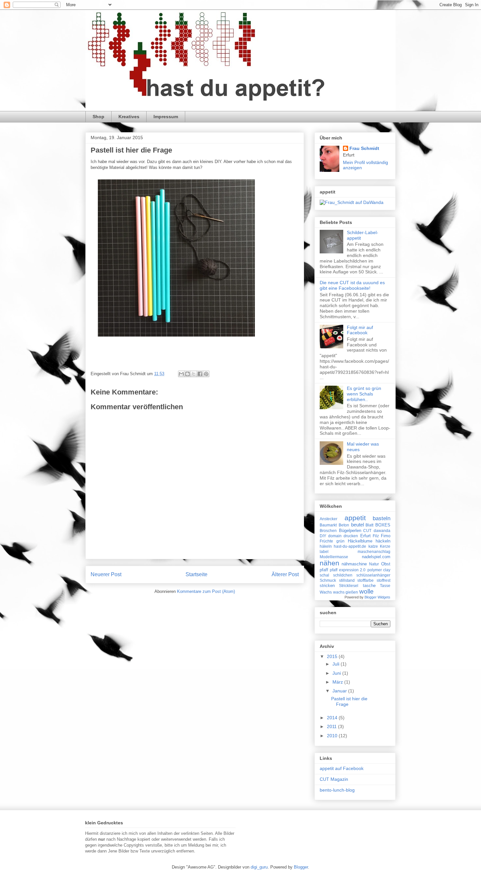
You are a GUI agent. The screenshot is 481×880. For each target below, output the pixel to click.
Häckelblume (360, 541)
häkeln (326, 546)
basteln (381, 518)
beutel (357, 524)
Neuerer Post (106, 574)
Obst (385, 563)
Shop (98, 116)
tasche (369, 585)
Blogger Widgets (377, 597)
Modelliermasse (334, 557)
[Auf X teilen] (193, 374)
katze (373, 546)
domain (335, 536)
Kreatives (128, 116)
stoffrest (383, 580)
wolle (366, 591)
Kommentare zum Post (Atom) (206, 591)
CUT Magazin (334, 779)
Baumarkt (328, 525)
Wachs (326, 592)
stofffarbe (365, 580)
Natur (374, 564)
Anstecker (328, 519)
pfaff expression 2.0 (347, 570)
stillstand (347, 580)
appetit (355, 518)
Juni (337, 673)
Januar (340, 690)
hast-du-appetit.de (350, 546)
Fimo (385, 535)
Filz (376, 536)
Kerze (385, 546)
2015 (333, 656)
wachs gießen (345, 592)
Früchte (326, 541)
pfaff (324, 569)
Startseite (196, 574)
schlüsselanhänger (373, 575)
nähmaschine (354, 563)
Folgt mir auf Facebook (360, 330)
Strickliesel (348, 585)
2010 (333, 735)
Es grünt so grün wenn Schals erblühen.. (364, 394)
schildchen (342, 575)
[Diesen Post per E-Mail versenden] (181, 374)
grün (340, 541)
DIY (323, 536)
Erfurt (365, 535)
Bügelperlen (350, 530)
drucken (351, 536)
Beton (344, 525)
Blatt (369, 525)
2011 (332, 726)
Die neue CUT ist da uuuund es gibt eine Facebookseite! (352, 285)
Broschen (328, 530)
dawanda (382, 530)
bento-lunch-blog (337, 790)
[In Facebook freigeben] (200, 374)
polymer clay (378, 570)
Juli (336, 664)
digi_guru (259, 867)
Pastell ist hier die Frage (131, 150)
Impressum (165, 116)
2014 (333, 717)
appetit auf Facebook (342, 768)
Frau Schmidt (364, 148)
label (324, 551)
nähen (329, 563)
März (338, 682)
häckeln (383, 541)
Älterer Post (285, 574)
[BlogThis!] (187, 374)
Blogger (301, 867)
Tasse (385, 585)
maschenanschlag (374, 551)
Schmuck (328, 580)
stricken (327, 585)
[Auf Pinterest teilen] (206, 374)
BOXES (382, 524)
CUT (367, 530)
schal (324, 575)
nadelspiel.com (376, 556)
